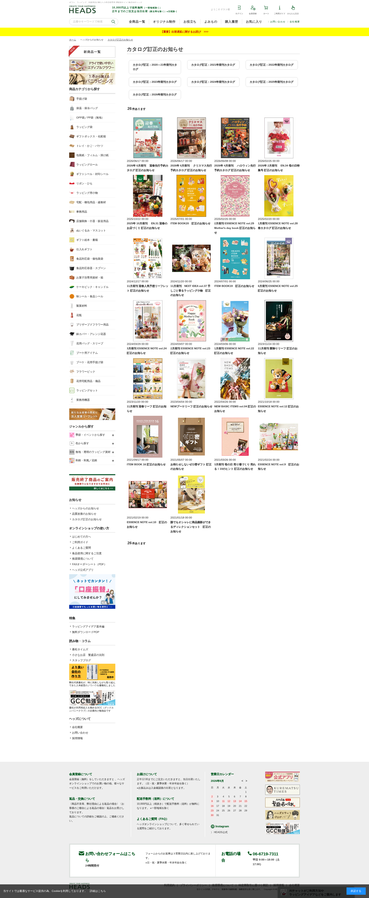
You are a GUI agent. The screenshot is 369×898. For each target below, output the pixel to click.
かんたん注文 (293, 13)
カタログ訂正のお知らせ (87, 519)
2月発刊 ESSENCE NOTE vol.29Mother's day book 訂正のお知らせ (235, 228)
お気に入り (254, 21)
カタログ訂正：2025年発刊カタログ (271, 81)
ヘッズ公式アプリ (83, 569)
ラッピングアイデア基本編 (88, 626)
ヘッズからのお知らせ (85, 508)
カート (266, 13)
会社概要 (295, 21)
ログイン (239, 13)
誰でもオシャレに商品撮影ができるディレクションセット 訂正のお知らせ (190, 527)
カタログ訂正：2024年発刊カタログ (213, 81)
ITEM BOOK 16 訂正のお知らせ (146, 464)
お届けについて (147, 774)
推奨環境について (83, 558)
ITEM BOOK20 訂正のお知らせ (190, 223)
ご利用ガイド (279, 13)
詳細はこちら (98, 890)
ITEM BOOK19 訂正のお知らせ (234, 285)
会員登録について (80, 774)
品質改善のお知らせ (84, 513)
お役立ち (190, 21)
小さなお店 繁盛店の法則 (88, 654)
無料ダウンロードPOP (85, 632)
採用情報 (77, 738)
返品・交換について (82, 798)
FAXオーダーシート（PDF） (89, 564)
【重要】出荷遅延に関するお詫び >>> (184, 31)
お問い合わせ (277, 21)
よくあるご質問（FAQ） (153, 818)
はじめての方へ (81, 536)
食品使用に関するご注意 (87, 553)
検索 (113, 21)
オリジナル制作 (164, 21)
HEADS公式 (221, 832)
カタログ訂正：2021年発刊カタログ (213, 64)
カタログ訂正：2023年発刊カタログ (155, 81)
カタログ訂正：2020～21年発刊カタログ (155, 67)
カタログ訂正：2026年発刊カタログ (155, 94)
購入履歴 (231, 21)
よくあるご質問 (81, 547)
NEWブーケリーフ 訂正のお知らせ (191, 406)
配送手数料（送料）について (155, 798)
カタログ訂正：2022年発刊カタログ (271, 64)
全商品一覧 (137, 21)
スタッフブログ (81, 660)
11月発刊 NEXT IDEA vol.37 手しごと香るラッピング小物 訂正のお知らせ (190, 290)
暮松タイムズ (80, 649)
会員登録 (253, 13)
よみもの (210, 21)
